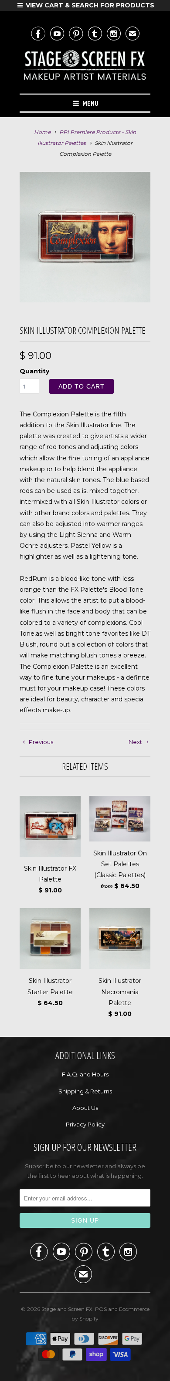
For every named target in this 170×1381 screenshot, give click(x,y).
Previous (40, 741)
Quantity (34, 371)
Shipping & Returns (85, 1091)
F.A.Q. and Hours (85, 1074)
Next (136, 741)
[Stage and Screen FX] (85, 67)
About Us (85, 1107)
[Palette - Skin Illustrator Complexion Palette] (85, 237)
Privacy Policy (85, 1124)
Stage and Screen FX (66, 1309)
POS (101, 1309)
